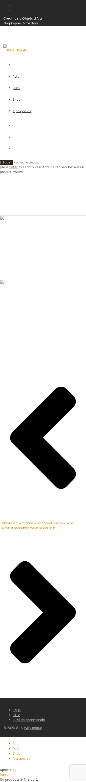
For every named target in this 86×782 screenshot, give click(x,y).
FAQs (17, 710)
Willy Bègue (33, 728)
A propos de (22, 111)
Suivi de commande (29, 720)
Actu (16, 76)
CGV (16, 715)
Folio (16, 88)
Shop (17, 99)
